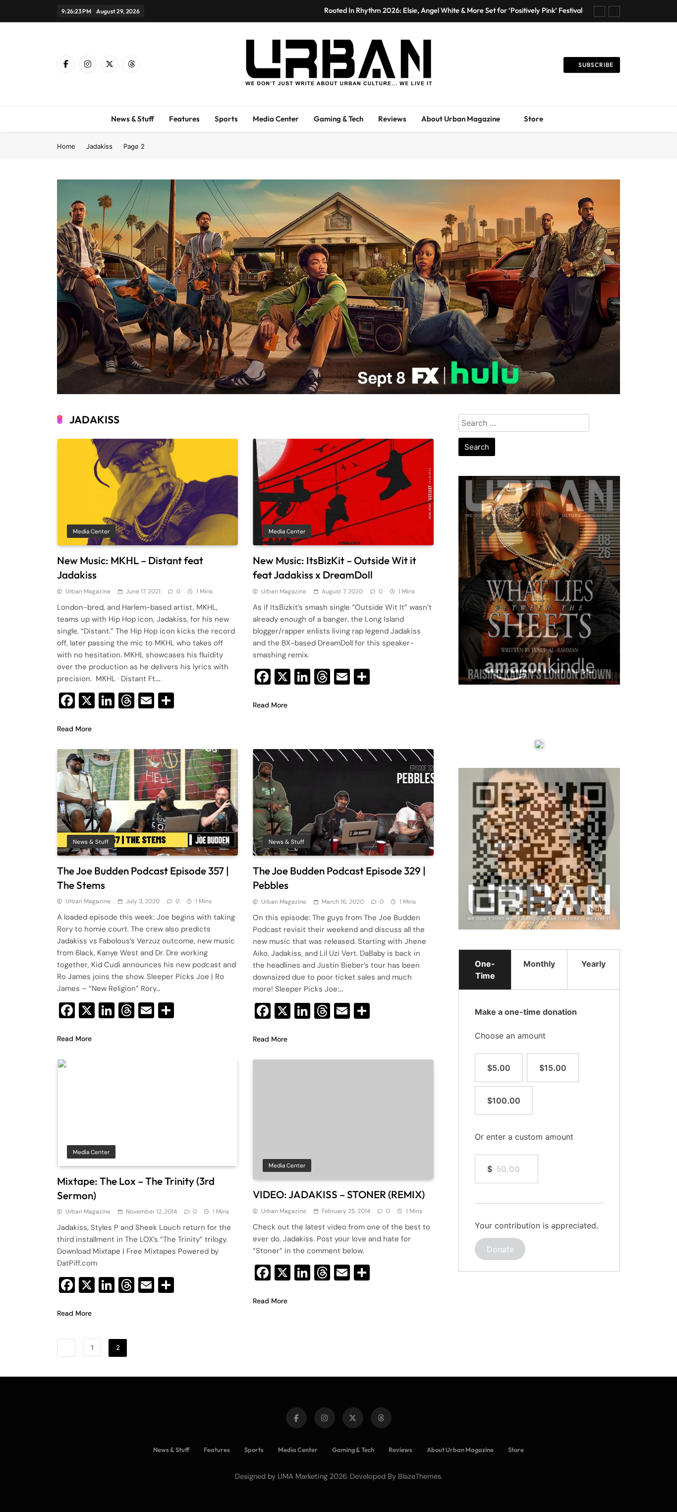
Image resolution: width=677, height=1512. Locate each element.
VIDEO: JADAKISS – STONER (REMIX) (339, 1194)
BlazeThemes (419, 1476)
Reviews (392, 118)
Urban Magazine (88, 591)
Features (184, 118)
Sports (226, 118)
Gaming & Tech (338, 118)
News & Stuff (132, 118)
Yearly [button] (593, 964)
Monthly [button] (539, 964)
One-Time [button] (485, 970)
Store (533, 118)
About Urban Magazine (460, 118)
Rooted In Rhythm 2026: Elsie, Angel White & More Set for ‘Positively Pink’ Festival (453, 10)
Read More (74, 728)
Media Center (276, 118)
